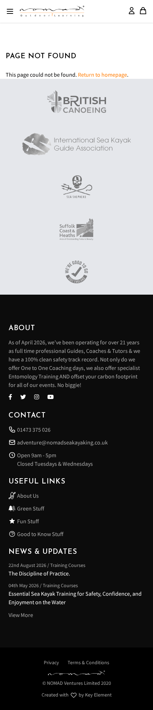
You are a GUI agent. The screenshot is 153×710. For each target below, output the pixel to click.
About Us (28, 495)
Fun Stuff (28, 521)
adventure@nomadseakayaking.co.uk (62, 442)
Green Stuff (30, 508)
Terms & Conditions (88, 662)
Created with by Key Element (77, 695)
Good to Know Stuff (40, 533)
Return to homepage (102, 74)
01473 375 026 (34, 429)
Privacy (51, 662)
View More (21, 614)
